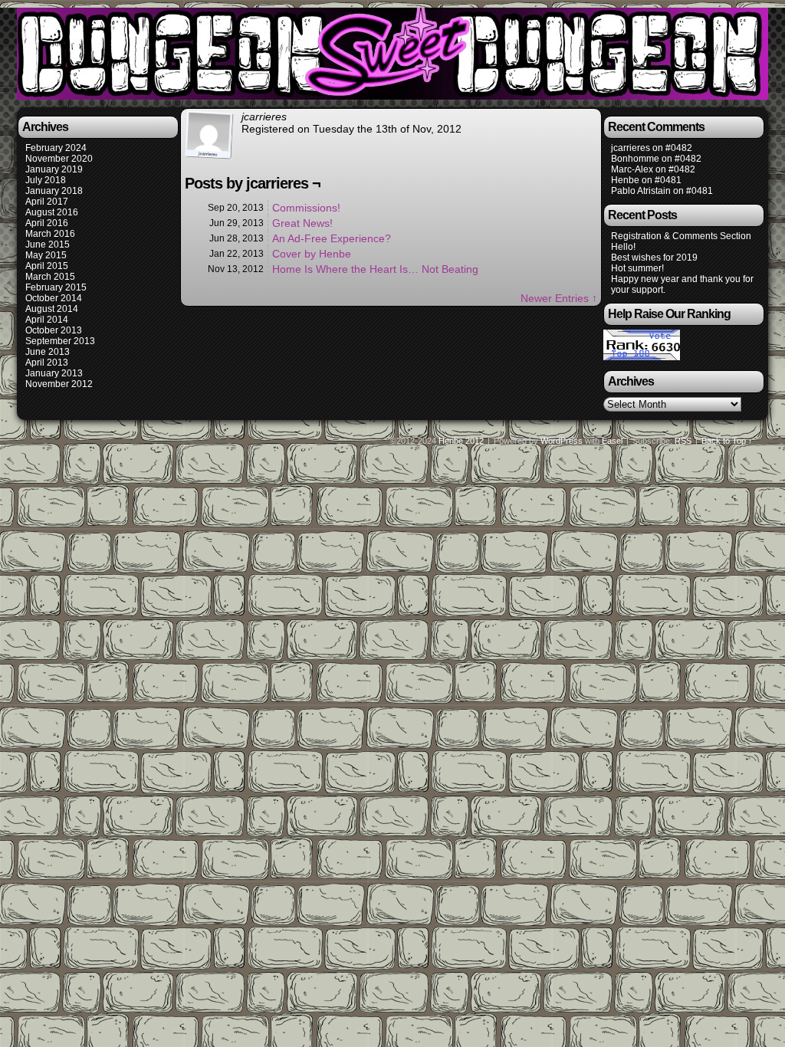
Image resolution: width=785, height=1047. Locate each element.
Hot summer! (637, 268)
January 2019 (54, 169)
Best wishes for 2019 (654, 257)
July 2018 (45, 180)
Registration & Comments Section (681, 236)
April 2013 (46, 362)
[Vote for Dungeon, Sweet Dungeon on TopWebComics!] (641, 357)
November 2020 (59, 158)
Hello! (623, 246)
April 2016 (46, 223)
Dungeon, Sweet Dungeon (395, 56)
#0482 (678, 148)
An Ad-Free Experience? (331, 238)
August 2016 (51, 212)
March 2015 (50, 276)
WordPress (561, 440)
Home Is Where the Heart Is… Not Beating (375, 269)
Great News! (302, 223)
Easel (612, 440)
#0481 (668, 180)
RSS (683, 440)
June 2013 (47, 351)
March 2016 (50, 233)
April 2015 (46, 266)
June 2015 (47, 244)
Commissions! (306, 208)
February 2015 (56, 287)
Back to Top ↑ (727, 440)
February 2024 (56, 148)
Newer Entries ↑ (559, 298)
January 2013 (54, 373)
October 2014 (53, 298)
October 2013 (53, 330)
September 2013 (60, 341)
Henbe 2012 (461, 440)
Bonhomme (635, 158)
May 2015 (46, 255)
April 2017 (46, 201)
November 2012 (59, 384)
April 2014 (46, 319)
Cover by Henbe (311, 254)
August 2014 (51, 309)
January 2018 (54, 190)
